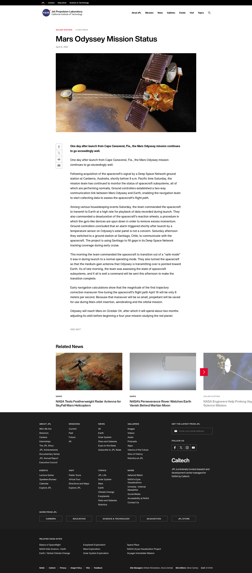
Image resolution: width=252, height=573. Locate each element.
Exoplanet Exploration (94, 544)
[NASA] (46, 12)
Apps (130, 445)
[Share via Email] (59, 165)
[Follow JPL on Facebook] (175, 447)
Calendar (43, 483)
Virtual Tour (74, 479)
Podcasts (132, 441)
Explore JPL (45, 487)
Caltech (52, 567)
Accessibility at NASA (138, 498)
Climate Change (106, 492)
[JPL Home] (67, 12)
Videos (131, 433)
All (70, 441)
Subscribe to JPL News (109, 449)
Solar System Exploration (96, 553)
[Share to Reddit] (59, 159)
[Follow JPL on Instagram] (187, 447)
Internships (45, 441)
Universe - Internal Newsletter (137, 488)
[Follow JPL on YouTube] (193, 447)
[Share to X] (59, 153)
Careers (43, 437)
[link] (126, 92)
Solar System (104, 437)
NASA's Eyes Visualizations (134, 481)
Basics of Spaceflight (50, 544)
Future (72, 437)
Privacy (63, 567)
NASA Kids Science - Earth (52, 549)
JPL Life (102, 475)
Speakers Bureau (47, 479)
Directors (43, 433)
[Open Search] (209, 12)
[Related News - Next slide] (204, 372)
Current (73, 428)
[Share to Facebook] (59, 147)
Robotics (102, 504)
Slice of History (135, 454)
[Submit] (175, 431)
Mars (100, 483)
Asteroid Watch (135, 475)
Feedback (98, 567)
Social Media (134, 494)
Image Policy (76, 567)
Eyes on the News (107, 445)
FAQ (88, 567)
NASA (41, 567)
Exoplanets (103, 496)
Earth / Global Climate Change (54, 553)
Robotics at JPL (135, 458)
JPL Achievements (48, 449)
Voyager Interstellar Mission (141, 553)
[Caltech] (180, 460)
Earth (101, 433)
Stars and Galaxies (107, 441)
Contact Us (133, 502)
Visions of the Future (138, 449)
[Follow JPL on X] (181, 447)
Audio (130, 437)
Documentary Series (49, 454)
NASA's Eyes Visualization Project (144, 549)
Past (71, 433)
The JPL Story (46, 445)
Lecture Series (46, 475)
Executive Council (48, 462)
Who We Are (45, 428)
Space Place (133, 544)
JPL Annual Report (48, 458)
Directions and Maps (79, 483)
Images (131, 428)
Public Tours (75, 475)
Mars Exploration (91, 549)
